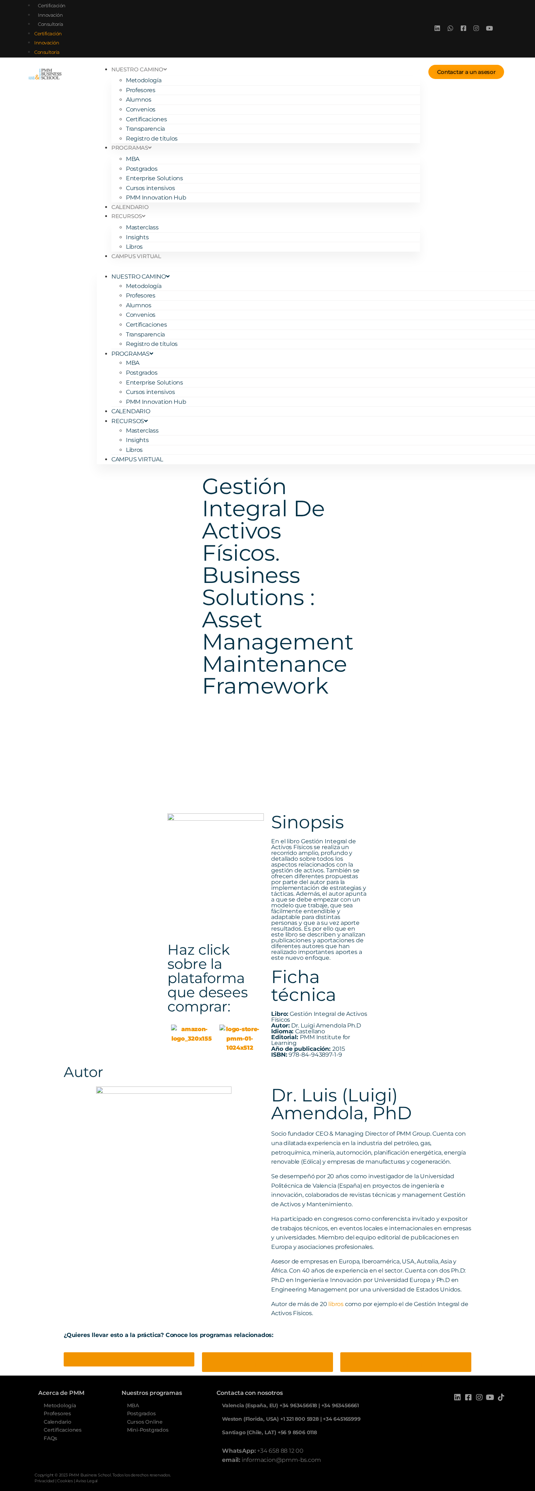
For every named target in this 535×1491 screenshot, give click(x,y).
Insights (137, 237)
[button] (258, 265)
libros (336, 1304)
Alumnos (138, 99)
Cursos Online (145, 1422)
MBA (132, 158)
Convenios (140, 109)
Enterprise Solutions (154, 178)
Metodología (144, 80)
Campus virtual (136, 256)
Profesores (140, 90)
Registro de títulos (152, 138)
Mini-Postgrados (148, 1430)
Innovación (50, 15)
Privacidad (44, 1480)
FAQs (50, 1438)
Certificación (52, 5)
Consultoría (50, 24)
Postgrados (142, 168)
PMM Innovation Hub (156, 197)
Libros (134, 246)
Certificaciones (146, 119)
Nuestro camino (137, 69)
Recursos (126, 216)
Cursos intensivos (150, 188)
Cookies (65, 1480)
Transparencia (145, 128)
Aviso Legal (87, 1480)
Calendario (130, 207)
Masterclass (142, 227)
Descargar (100, 768)
